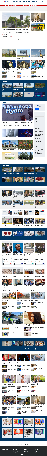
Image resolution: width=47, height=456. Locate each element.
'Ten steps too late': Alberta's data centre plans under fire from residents (39, 254)
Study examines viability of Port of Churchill (7, 89)
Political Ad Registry (15, 452)
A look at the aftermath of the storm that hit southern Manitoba (25, 161)
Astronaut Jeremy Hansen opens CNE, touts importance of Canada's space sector (8, 384)
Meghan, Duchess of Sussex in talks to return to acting (25, 390)
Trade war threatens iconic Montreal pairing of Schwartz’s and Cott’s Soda (39, 348)
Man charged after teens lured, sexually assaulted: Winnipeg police (7, 69)
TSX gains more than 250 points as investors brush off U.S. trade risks (26, 365)
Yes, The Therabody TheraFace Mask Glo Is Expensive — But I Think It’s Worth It (18, 435)
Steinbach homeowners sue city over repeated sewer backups (17, 173)
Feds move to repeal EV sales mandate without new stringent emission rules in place (25, 412)
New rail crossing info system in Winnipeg (6, 98)
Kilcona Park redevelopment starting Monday (8, 57)
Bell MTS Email (37, 105)
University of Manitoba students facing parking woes (17, 89)
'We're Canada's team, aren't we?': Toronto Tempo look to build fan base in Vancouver (8, 405)
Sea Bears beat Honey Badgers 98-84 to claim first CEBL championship (18, 225)
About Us (18, 444)
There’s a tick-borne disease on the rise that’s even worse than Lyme (25, 76)
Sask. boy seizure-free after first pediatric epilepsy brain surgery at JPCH (37, 300)
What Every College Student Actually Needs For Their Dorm (39, 425)
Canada (17, 1)
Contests (22, 3)
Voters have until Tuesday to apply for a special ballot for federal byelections (11, 366)
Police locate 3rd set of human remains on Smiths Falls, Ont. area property (39, 286)
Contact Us (21, 444)
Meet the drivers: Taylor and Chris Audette (17, 206)
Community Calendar (29, 3)
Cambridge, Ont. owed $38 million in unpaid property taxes (29, 254)
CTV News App (28, 444)
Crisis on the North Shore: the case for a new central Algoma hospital (8, 300)
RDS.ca (35, 452)
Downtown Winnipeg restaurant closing (39, 89)
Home (11, 1)
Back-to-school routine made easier (29, 196)
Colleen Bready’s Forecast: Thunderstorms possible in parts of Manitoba (11, 76)
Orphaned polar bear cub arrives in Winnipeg (37, 21)
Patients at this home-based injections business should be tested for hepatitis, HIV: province (40, 365)
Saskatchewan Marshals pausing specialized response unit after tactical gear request (26, 307)
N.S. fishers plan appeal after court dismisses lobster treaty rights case (11, 391)
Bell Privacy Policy (15, 450)
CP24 (24, 450)
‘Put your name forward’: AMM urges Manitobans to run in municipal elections (23, 69)
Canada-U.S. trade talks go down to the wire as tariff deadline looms (7, 254)
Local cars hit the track (16, 196)
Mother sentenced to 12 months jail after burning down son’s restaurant (18, 276)
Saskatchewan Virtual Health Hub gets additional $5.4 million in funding (40, 307)
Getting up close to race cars (39, 196)
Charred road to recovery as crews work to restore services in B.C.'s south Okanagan (40, 407)
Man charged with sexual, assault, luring (39, 98)
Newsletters (24, 444)
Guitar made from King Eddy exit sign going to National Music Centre (18, 347)
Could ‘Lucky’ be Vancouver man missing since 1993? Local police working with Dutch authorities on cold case (39, 276)
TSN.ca (25, 452)
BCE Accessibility (4, 450)
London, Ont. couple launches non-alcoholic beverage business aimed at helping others (29, 348)
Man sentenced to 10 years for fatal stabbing (18, 98)
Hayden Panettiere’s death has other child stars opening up (23, 384)
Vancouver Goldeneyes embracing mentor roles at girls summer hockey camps (7, 225)
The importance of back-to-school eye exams (39, 237)
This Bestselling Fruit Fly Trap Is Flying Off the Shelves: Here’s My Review (7, 435)
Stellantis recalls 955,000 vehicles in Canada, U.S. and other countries (26, 408)
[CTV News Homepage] (6, 1)
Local (14, 1)
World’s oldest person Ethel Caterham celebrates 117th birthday (36, 384)
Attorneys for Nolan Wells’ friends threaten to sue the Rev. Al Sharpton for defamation (37, 327)
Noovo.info (36, 450)
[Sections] (2, 1)
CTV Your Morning (28, 1)
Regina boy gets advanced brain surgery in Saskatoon (6, 347)
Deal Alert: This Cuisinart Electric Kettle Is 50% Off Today (7, 425)
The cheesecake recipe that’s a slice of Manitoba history (39, 183)
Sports (33, 3)
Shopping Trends (34, 1)
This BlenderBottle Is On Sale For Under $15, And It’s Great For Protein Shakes (39, 435)
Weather (12, 3)
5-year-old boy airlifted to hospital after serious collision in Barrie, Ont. (12, 324)
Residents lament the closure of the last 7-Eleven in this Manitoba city (40, 76)
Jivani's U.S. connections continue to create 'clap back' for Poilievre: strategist (11, 370)
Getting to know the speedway (28, 205)
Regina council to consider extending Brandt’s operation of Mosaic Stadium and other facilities (23, 300)
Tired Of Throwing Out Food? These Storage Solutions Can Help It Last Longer (18, 425)
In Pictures (23, 1)
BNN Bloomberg (26, 451)
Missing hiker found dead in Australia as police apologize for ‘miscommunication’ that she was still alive (7, 286)
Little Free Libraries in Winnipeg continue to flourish (28, 183)
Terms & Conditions (15, 451)
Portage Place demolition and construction (8, 149)
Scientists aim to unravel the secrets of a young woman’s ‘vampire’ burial (6, 276)
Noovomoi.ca (36, 451)
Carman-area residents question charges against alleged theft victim (7, 173)
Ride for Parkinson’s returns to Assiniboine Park (39, 206)
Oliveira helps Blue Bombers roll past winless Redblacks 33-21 (28, 225)
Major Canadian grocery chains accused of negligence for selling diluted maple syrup (28, 276)
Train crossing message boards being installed (37, 57)
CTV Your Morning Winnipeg (16, 3)
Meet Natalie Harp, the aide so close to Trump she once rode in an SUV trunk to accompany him (18, 286)
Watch (20, 1)
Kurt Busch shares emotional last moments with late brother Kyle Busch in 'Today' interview (11, 412)
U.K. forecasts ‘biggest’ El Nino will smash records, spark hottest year (40, 410)
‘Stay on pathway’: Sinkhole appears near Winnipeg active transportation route (36, 31)
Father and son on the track (6, 205)
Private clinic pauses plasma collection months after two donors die (7, 184)
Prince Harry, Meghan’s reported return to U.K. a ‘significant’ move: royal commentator (28, 286)
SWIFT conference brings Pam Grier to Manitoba (6, 196)
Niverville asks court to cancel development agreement (28, 89)
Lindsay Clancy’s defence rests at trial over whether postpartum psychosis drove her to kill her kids (34, 325)
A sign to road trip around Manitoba (38, 173)
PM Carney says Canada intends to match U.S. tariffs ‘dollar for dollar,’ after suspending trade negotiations (8, 363)
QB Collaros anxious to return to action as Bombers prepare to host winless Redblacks (39, 225)
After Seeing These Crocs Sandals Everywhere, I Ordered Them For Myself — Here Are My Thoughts (28, 435)
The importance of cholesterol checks (6, 237)
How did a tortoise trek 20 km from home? (18, 183)
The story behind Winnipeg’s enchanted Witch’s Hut (25, 149)
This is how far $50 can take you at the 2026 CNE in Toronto (40, 390)
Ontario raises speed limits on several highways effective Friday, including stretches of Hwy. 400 (23, 405)
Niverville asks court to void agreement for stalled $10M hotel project (22, 58)
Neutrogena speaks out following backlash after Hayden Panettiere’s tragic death (26, 387)
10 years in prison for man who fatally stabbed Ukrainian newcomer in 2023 (39, 72)
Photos (25, 3)
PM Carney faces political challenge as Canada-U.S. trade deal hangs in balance (18, 254)
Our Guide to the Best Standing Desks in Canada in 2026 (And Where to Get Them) (28, 425)
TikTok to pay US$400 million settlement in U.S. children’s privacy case (23, 362)
